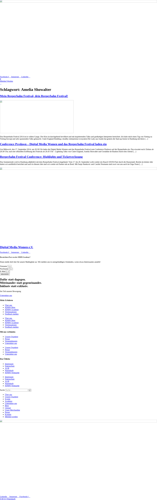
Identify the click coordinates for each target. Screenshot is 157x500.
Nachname (4, 269)
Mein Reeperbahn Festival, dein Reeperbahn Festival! (34, 96)
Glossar (8, 408)
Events (7, 399)
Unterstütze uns (11, 343)
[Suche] (29, 390)
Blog (7, 406)
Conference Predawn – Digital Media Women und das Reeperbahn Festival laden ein (53, 144)
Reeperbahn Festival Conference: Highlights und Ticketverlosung (41, 156)
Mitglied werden (11, 417)
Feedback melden (12, 314)
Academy (8, 401)
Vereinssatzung (11, 312)
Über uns (8, 305)
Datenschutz (9, 366)
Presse (7, 339)
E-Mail (3, 271)
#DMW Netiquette (12, 373)
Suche (2, 390)
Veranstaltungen (11, 341)
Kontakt (8, 414)
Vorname (3, 266)
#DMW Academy (12, 310)
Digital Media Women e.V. (16, 247)
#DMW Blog (10, 307)
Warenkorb (9, 370)
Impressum (9, 364)
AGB (7, 368)
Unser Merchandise (12, 410)
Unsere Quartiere (11, 337)
